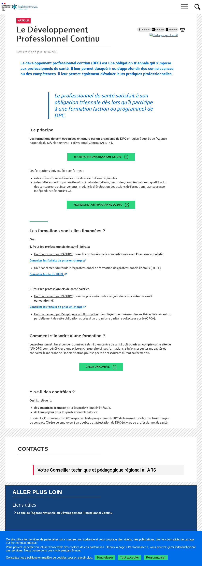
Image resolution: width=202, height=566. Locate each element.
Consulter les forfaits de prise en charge (56, 260)
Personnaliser (156, 557)
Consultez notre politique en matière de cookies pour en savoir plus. (50, 557)
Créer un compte (98, 366)
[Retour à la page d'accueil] (24, 7)
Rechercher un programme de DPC (97, 204)
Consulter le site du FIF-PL (47, 274)
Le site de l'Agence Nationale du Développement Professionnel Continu (64, 512)
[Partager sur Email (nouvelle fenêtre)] (164, 35)
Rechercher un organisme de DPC (98, 156)
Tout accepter (129, 557)
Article (23, 20)
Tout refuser (105, 557)
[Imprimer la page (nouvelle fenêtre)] (182, 29)
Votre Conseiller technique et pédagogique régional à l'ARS (96, 470)
